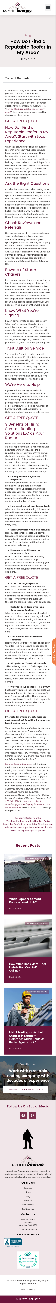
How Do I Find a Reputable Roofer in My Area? (26, 823)
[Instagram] (32, 1115)
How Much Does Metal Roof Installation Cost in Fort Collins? (27, 967)
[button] (48, 7)
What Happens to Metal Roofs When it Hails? (25, 900)
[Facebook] (23, 1115)
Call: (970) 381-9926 (28, 1299)
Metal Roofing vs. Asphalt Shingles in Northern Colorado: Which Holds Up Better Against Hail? (27, 1037)
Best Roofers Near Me (22, 821)
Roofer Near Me (33, 818)
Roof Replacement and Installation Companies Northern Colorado (28, 826)
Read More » (15, 908)
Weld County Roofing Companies (28, 830)
